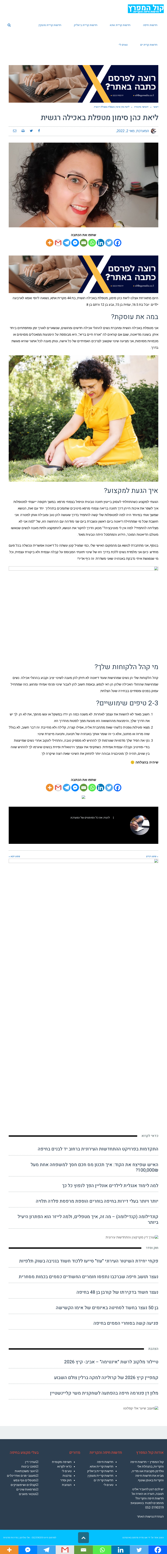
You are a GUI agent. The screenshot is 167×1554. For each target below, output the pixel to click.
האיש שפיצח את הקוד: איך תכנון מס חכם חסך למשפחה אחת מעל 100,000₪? (94, 1167)
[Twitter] (109, 243)
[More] (49, 243)
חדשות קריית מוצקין (100, 1475)
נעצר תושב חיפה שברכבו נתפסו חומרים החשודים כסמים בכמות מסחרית (88, 1276)
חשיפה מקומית (62, 1462)
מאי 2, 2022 (126, 131)
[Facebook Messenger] (75, 243)
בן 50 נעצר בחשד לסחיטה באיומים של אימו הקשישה (107, 1307)
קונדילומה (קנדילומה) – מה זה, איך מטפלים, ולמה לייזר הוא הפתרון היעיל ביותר (88, 1219)
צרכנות (67, 1475)
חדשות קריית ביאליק (100, 1471)
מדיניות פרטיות (10, 1537)
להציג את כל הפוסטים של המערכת (90, 818)
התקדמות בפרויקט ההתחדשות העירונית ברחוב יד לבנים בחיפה (98, 1149)
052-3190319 (154, 1507)
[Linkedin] (100, 243)
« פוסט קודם (152, 856)
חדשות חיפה (105, 1462)
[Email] (83, 243)
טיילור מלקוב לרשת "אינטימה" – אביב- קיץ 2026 (111, 1362)
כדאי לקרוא (150, 1135)
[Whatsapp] (92, 243)
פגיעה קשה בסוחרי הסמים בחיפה (126, 1323)
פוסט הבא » (14, 856)
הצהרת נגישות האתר (150, 1516)
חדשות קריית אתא (101, 1466)
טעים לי (108, 1485)
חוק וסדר (152, 1247)
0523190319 (37, 1537)
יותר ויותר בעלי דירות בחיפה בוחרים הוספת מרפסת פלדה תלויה (97, 1201)
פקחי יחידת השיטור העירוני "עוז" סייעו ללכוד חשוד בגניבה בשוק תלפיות (88, 1261)
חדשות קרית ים (103, 1480)
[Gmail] (58, 243)
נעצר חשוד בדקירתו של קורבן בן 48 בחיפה (117, 1292)
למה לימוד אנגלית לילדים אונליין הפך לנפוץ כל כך (110, 1185)
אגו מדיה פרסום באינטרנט (134, 1537)
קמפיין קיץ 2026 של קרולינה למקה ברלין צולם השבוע (106, 1377)
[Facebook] (117, 243)
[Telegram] (66, 243)
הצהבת (153, 1348)
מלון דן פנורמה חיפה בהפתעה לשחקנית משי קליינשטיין (104, 1393)
